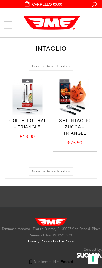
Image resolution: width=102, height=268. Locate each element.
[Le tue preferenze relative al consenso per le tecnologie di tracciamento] (93, 259)
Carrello (47, 4)
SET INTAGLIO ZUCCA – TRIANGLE (75, 126)
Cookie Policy (63, 241)
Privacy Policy (39, 241)
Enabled (67, 262)
